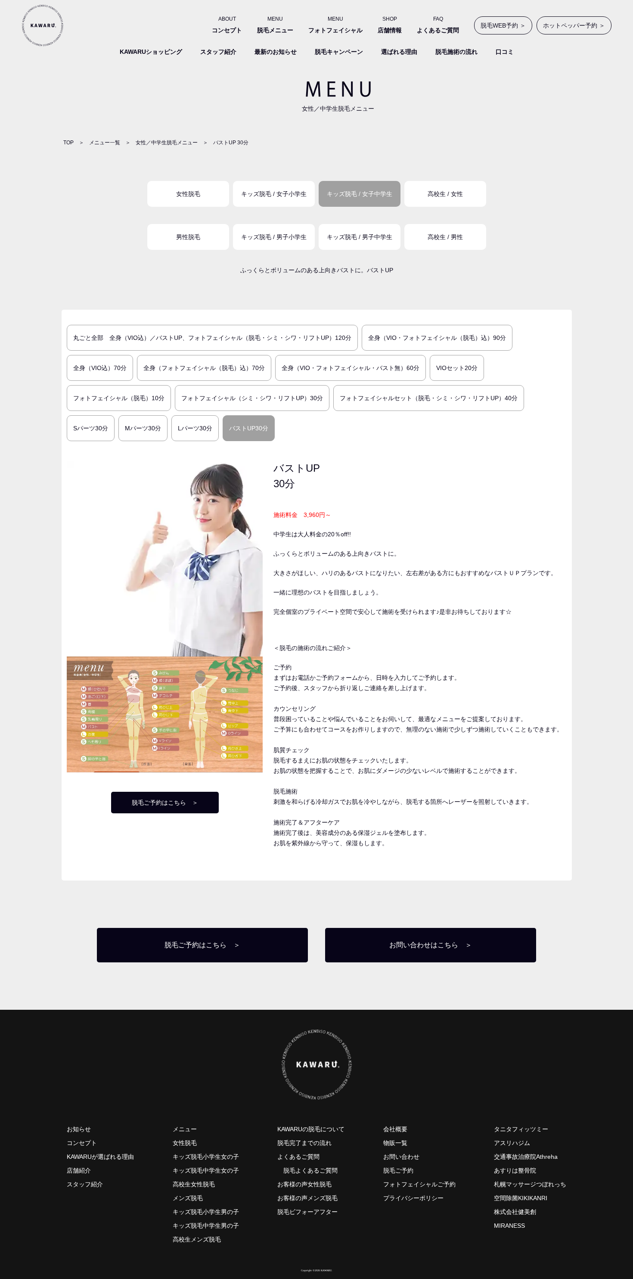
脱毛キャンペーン (339, 51)
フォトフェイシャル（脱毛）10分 (118, 398)
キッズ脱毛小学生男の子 (206, 1211)
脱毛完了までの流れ (304, 1142)
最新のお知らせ (275, 51)
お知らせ (79, 1129)
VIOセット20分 (457, 367)
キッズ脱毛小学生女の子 (206, 1156)
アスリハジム (512, 1142)
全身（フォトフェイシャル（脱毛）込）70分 (204, 367)
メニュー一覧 (104, 143)
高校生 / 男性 (445, 236)
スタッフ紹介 (218, 51)
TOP (68, 143)
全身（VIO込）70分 (100, 367)
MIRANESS (509, 1225)
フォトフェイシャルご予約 (419, 1184)
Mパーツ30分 (143, 428)
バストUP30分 (248, 428)
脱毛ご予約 (398, 1170)
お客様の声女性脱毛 (304, 1184)
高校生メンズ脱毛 (197, 1239)
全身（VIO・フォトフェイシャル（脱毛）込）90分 (437, 337)
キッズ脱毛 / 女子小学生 (274, 193)
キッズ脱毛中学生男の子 (206, 1225)
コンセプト (82, 1142)
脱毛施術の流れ (456, 51)
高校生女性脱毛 (194, 1184)
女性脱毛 (188, 193)
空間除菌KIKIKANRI (520, 1198)
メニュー (185, 1129)
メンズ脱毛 (188, 1198)
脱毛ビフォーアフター (307, 1211)
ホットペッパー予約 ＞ (574, 25)
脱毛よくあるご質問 (310, 1170)
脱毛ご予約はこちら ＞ (165, 802)
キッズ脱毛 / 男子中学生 (359, 236)
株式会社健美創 (515, 1211)
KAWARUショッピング (151, 51)
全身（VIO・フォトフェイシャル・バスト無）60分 (350, 367)
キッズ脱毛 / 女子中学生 (359, 193)
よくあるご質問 (298, 1156)
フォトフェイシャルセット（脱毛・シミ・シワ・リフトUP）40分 (429, 398)
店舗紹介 (79, 1170)
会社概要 (395, 1129)
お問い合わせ (401, 1156)
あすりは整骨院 (515, 1170)
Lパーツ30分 (195, 428)
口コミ (505, 51)
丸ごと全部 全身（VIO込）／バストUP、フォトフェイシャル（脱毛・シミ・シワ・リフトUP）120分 (212, 337)
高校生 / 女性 (445, 193)
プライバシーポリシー (413, 1198)
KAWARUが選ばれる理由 (100, 1156)
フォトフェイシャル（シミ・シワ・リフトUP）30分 (252, 398)
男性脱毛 (188, 236)
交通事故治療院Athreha (526, 1156)
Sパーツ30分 (90, 428)
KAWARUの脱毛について (310, 1129)
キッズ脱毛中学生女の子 (206, 1170)
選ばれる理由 (399, 51)
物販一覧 (395, 1142)
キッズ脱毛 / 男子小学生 (274, 236)
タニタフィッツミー (521, 1129)
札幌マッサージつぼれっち (530, 1184)
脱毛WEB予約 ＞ (503, 25)
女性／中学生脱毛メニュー (167, 143)
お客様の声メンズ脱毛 (307, 1198)
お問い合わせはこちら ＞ (430, 945)
